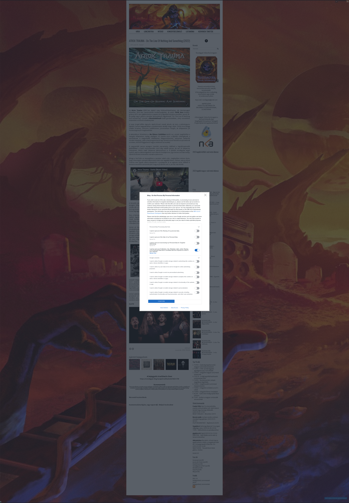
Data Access (174, 307)
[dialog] (174, 251)
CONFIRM (161, 301)
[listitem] (174, 227)
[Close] (206, 195)
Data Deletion (164, 307)
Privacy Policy (185, 307)
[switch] (197, 231)
